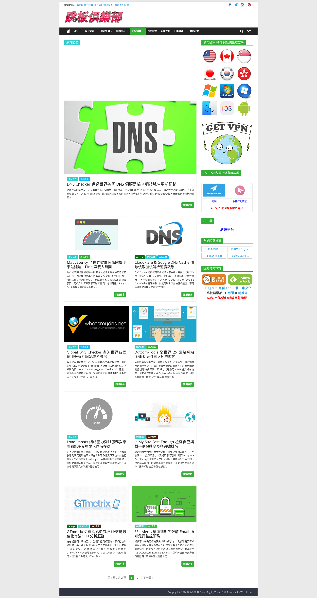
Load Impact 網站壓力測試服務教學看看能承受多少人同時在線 (96, 443)
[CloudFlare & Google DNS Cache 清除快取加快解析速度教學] (164, 219)
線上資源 (89, 31)
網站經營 (136, 31)
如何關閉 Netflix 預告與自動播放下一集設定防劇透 (103, 4)
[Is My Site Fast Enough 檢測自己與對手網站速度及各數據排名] (164, 398)
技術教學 (152, 31)
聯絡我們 (194, 31)
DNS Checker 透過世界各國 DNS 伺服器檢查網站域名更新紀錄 (121, 184)
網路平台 (120, 31)
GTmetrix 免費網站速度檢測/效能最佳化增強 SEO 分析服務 (96, 533)
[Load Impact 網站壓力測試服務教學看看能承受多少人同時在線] (96, 398)
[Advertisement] (130, 73)
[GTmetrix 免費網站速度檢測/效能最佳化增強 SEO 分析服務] (96, 488)
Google (139, 257)
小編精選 (178, 31)
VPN (76, 31)
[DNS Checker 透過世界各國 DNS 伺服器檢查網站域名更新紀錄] (130, 102)
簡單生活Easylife (240, 249)
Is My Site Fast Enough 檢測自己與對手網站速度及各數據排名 (164, 443)
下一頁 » (148, 577)
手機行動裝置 (240, 201)
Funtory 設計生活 (240, 255)
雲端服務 (84, 178)
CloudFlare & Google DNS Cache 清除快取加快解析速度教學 (164, 264)
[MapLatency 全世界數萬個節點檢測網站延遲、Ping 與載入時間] (96, 219)
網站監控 (72, 178)
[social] (230, 5)
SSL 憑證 (152, 526)
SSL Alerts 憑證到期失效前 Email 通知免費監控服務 (164, 533)
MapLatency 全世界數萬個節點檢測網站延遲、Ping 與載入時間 (96, 264)
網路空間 (105, 31)
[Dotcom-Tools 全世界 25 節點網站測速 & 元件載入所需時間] (164, 308)
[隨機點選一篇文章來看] (249, 31)
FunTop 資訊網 (214, 255)
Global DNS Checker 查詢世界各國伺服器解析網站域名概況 (96, 354)
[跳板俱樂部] (94, 11)
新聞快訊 (165, 31)
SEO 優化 (152, 436)
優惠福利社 (214, 249)
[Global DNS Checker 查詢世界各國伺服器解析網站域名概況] (96, 308)
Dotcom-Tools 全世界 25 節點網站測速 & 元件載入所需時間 (164, 354)
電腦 (214, 201)
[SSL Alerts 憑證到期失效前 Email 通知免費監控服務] (164, 488)
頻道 (231, 293)
